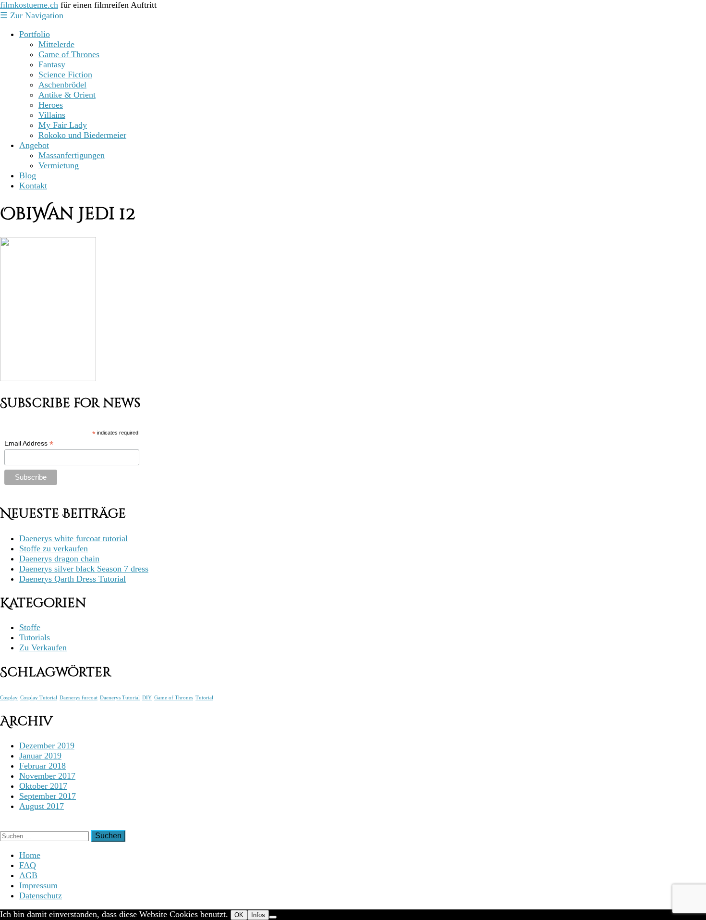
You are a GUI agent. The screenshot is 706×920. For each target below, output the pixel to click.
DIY (147, 697)
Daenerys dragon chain (59, 558)
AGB (28, 875)
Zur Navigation (31, 15)
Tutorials (34, 637)
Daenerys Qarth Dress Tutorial (72, 579)
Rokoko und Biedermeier (82, 135)
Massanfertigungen (71, 155)
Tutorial (204, 697)
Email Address (28, 443)
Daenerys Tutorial (120, 697)
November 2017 (47, 776)
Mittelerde (56, 44)
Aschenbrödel (62, 84)
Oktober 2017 (43, 786)
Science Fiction (65, 74)
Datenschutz (40, 895)
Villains (51, 115)
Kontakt (33, 185)
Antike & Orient (67, 94)
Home (29, 855)
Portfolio (34, 34)
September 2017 (47, 796)
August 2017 (41, 806)
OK (238, 915)
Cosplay (9, 697)
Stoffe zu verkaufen (53, 548)
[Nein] (273, 917)
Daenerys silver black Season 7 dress (83, 568)
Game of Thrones (68, 54)
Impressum (38, 885)
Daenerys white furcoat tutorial (73, 538)
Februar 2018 (42, 766)
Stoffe (29, 627)
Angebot (34, 145)
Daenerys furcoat (78, 697)
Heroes (50, 105)
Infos (258, 915)
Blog (27, 175)
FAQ (27, 865)
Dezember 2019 (46, 745)
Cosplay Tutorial (38, 697)
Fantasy (51, 64)
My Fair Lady (62, 125)
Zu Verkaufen (43, 647)
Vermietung (58, 165)
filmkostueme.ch (29, 5)
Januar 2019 (40, 755)
